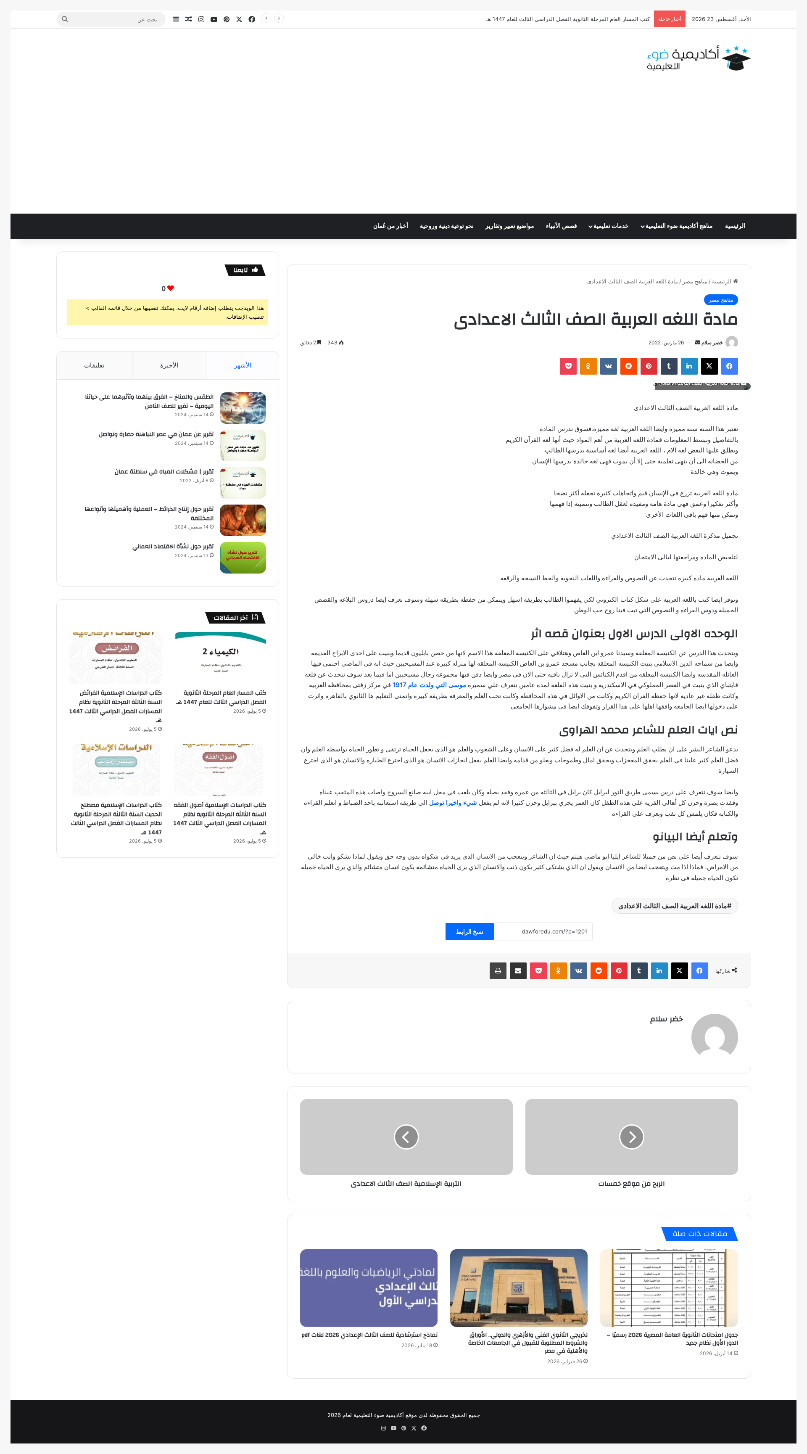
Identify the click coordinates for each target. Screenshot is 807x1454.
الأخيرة (169, 365)
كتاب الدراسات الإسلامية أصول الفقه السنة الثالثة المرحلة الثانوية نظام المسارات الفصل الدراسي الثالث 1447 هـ (220, 819)
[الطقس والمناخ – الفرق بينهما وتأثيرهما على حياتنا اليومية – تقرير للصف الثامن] (243, 408)
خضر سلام (712, 342)
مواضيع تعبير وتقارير (509, 226)
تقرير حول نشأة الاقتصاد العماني (173, 546)
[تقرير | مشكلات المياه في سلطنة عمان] (243, 483)
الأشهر (242, 365)
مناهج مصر (695, 281)
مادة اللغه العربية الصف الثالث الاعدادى (672, 905)
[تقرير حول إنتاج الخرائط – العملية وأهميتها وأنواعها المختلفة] (243, 520)
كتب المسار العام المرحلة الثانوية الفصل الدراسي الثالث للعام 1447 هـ (221, 697)
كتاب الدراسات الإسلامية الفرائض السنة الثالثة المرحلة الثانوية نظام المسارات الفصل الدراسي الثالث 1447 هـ (115, 706)
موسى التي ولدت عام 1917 (429, 685)
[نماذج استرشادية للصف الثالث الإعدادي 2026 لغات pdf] (369, 1288)
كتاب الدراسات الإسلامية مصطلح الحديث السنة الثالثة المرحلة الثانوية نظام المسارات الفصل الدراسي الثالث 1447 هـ (116, 819)
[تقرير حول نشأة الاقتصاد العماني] (243, 558)
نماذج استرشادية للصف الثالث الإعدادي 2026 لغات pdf (369, 1335)
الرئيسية (735, 226)
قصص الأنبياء (561, 226)
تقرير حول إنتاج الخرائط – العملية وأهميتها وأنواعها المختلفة (149, 514)
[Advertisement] (403, 150)
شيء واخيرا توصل (454, 802)
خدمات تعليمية (611, 226)
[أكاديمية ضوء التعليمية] (699, 58)
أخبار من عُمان (390, 226)
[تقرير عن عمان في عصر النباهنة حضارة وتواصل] (243, 445)
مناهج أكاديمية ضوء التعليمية (679, 226)
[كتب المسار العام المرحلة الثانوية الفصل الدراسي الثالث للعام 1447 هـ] (220, 658)
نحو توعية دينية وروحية (447, 226)
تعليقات (94, 365)
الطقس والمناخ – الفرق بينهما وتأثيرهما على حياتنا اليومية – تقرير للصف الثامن (149, 401)
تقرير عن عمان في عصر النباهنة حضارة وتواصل (156, 434)
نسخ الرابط (469, 931)
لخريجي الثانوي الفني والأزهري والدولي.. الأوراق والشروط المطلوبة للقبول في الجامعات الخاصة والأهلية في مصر (528, 1343)
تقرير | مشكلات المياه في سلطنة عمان (164, 471)
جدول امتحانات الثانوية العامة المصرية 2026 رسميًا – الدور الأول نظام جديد (672, 1339)
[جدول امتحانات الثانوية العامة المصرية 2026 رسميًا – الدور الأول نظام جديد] (669, 1288)
